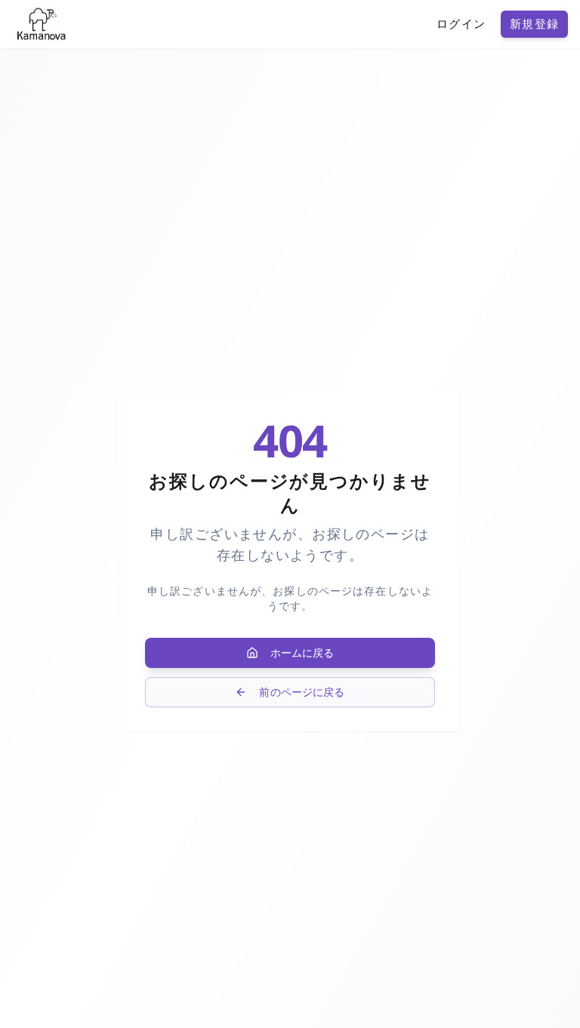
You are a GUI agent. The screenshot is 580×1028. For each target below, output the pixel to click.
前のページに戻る (301, 692)
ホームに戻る (302, 652)
